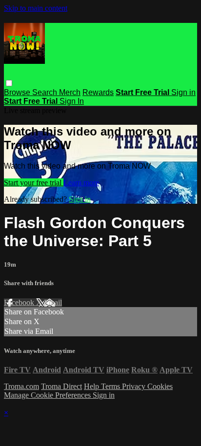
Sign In (72, 101)
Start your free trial (33, 182)
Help (92, 386)
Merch (69, 92)
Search (45, 92)
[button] (9, 83)
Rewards (98, 92)
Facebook (20, 302)
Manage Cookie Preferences (48, 395)
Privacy (134, 386)
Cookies (160, 386)
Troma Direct (61, 386)
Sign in (183, 92)
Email (53, 302)
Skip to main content (35, 8)
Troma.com (21, 386)
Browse (18, 92)
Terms (111, 386)
